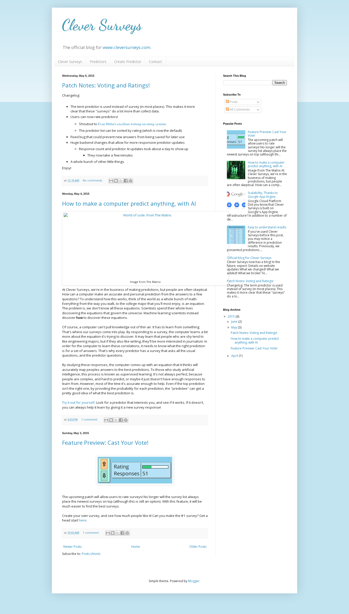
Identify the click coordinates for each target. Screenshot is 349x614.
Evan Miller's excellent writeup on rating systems (132, 124)
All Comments (239, 109)
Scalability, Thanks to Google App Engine (263, 195)
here (82, 520)
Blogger (194, 581)
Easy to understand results (267, 227)
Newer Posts (72, 546)
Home (135, 546)
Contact (155, 61)
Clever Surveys (102, 25)
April (235, 356)
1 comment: (90, 419)
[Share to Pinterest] (130, 180)
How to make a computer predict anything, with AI (129, 203)
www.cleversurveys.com (126, 47)
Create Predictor (127, 61)
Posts (233, 102)
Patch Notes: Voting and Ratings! (106, 85)
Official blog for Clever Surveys (249, 258)
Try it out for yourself (78, 402)
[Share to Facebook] (125, 180)
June (234, 321)
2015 (232, 316)
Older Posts (197, 546)
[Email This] (111, 180)
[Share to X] (120, 180)
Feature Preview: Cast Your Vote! (105, 442)
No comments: (93, 180)
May (234, 327)
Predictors (98, 61)
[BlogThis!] (116, 180)
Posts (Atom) (91, 554)
